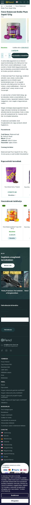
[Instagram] (6, 350)
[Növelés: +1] (9, 55)
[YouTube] (11, 350)
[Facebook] (2, 350)
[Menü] (2, 2)
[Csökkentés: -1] (2, 55)
